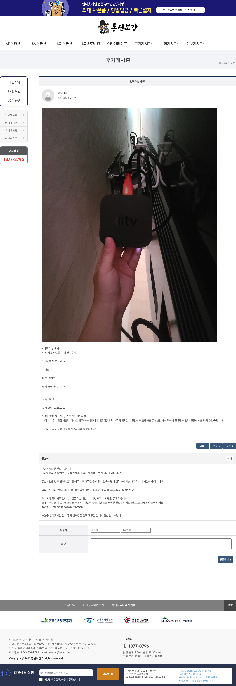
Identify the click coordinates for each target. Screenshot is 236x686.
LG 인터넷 (65, 44)
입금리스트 (11, 137)
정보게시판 (194, 44)
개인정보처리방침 (93, 605)
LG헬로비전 (91, 44)
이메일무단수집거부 (123, 605)
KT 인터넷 (12, 44)
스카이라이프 (117, 44)
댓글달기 (224, 559)
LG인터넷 (14, 100)
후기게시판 (142, 44)
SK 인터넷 (39, 44)
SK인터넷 (14, 91)
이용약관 (70, 605)
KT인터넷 (14, 82)
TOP (230, 605)
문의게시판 (168, 44)
